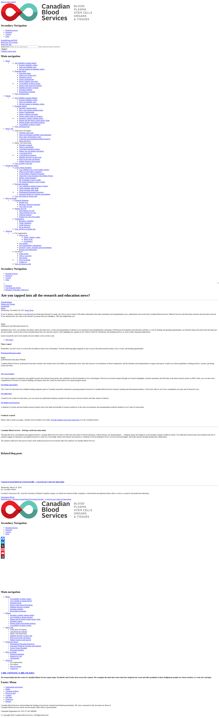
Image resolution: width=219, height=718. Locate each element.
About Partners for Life (27, 213)
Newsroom (23, 258)
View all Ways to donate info (25, 229)
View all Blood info (22, 94)
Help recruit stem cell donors (29, 159)
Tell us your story (25, 256)
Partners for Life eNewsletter (29, 217)
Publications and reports (14, 687)
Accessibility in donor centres (29, 84)
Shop (7, 36)
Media (7, 689)
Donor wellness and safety (28, 81)
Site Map (8, 697)
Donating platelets (25, 90)
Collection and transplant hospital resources (34, 139)
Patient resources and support (29, 161)
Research (8, 32)
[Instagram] (109, 549)
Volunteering (19, 219)
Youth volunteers (25, 223)
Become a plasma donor (27, 108)
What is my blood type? (27, 75)
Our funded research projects (10, 403)
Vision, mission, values (32, 237)
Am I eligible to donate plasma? (26, 98)
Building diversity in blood (28, 88)
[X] (109, 546)
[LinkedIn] (109, 542)
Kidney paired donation (27, 178)
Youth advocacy (25, 225)
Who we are (23, 235)
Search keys (5, 47)
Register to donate (25, 145)
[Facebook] (109, 538)
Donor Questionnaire (26, 112)
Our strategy (23, 243)
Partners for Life (20, 209)
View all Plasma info (22, 127)
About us (8, 231)
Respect (8, 701)
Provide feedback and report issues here (65, 420)
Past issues (9, 340)
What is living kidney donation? (30, 172)
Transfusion (5, 306)
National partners (25, 215)
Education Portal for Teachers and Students (34, 194)
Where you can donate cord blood (31, 151)
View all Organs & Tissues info (26, 196)
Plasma (8, 96)
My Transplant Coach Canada (30, 180)
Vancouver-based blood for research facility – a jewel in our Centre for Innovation (32, 482)
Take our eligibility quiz (27, 67)
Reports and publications (28, 250)
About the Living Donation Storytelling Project (36, 176)
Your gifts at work (25, 207)
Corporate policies (12, 691)
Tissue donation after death (28, 190)
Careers (8, 34)
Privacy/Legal (10, 693)
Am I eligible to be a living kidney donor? (34, 170)
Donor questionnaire (26, 79)
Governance (28, 241)
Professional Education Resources (31, 192)
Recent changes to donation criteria (31, 69)
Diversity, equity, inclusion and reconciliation (35, 248)
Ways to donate (11, 198)
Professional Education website (11, 353)
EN (13, 40)
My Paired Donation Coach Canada (32, 182)
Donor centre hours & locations (30, 86)
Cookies (8, 695)
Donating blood (20, 71)
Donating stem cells (26, 133)
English (3, 40)
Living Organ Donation (23, 168)
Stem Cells (9, 129)
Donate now (23, 202)
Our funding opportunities (9, 385)
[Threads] (109, 557)
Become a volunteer (26, 221)
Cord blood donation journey (29, 149)
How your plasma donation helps (31, 110)
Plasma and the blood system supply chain (34, 120)
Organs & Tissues (11, 166)
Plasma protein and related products (32, 122)
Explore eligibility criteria (28, 65)
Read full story (36, 499)
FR (16, 40)
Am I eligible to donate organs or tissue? (33, 186)
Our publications (6, 394)
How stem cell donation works (30, 137)
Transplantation (6, 302)
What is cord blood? (26, 147)
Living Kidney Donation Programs (31, 174)
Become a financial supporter (29, 204)
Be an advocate (24, 227)
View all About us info (23, 264)
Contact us (23, 262)
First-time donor (25, 73)
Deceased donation (21, 184)
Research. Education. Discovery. (17, 290)
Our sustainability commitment (30, 245)
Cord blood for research (27, 155)
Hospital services (11, 30)
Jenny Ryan (29, 310)
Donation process (25, 77)
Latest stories (24, 254)
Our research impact (7, 374)
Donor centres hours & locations (30, 116)
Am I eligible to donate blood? (25, 63)
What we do (28, 239)
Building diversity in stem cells (30, 157)
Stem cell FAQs (25, 141)
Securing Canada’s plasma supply (31, 118)
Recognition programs (27, 92)
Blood (7, 61)
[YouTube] (109, 553)
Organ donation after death (28, 188)
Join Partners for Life (26, 211)
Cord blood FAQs (25, 153)
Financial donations (22, 200)
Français (9, 40)
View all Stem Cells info (23, 163)
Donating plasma (21, 106)
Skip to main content (8, 2)
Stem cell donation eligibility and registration (35, 135)
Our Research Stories (13, 288)
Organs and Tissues (8, 304)
